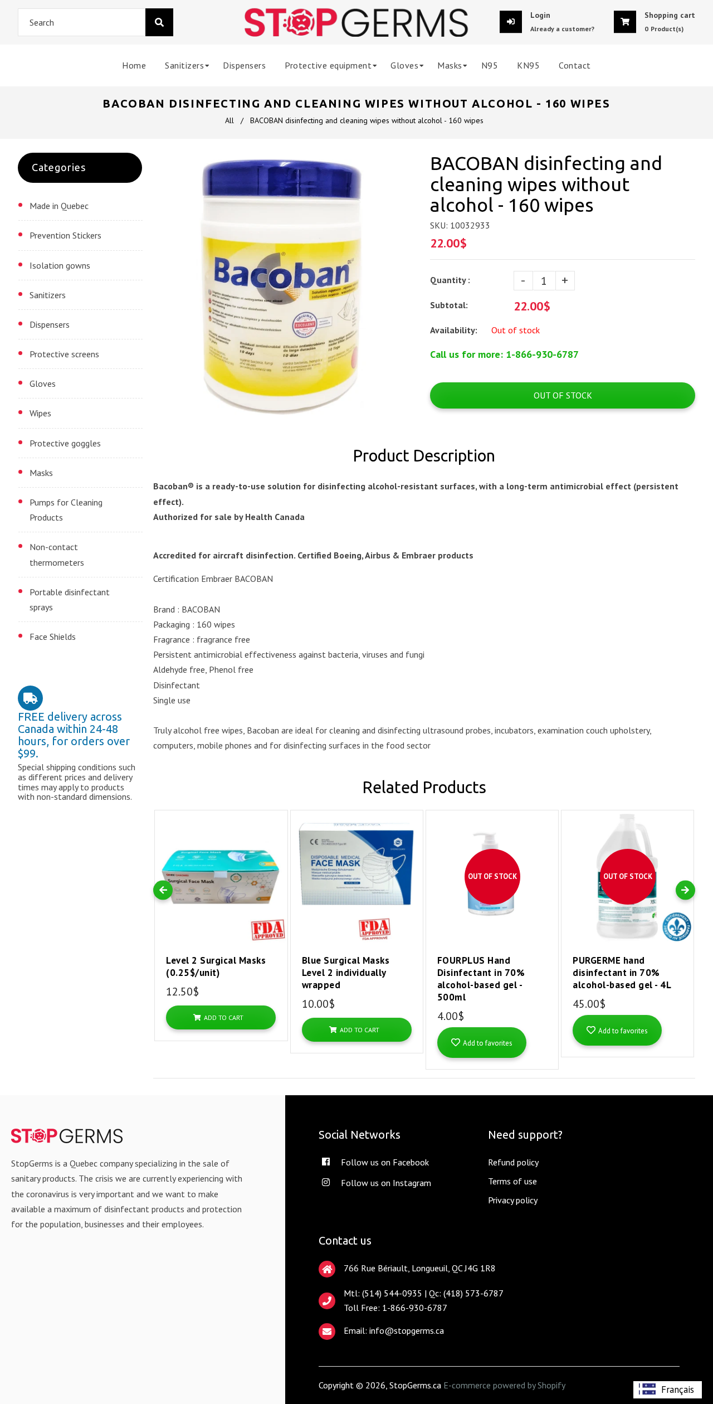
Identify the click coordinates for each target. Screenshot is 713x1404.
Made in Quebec (59, 205)
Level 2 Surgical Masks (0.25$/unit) (216, 966)
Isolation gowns (60, 265)
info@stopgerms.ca (406, 1330)
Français (677, 1389)
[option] (667, 1389)
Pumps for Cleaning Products (66, 510)
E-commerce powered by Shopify (504, 1385)
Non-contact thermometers (57, 554)
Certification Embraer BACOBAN (213, 578)
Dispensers (50, 324)
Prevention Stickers (65, 235)
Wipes (40, 413)
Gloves (43, 383)
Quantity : (450, 279)
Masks (41, 472)
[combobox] (95, 22)
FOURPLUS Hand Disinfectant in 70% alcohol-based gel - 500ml (481, 978)
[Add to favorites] (278, 828)
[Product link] (278, 810)
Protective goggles (65, 443)
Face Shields (53, 636)
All (229, 120)
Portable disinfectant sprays (70, 599)
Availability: (453, 330)
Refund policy (513, 1162)
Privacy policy (513, 1200)
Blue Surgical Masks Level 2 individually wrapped (346, 972)
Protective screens (64, 353)
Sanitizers (48, 294)
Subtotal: (450, 304)
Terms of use (512, 1181)
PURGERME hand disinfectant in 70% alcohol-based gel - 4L (622, 972)
